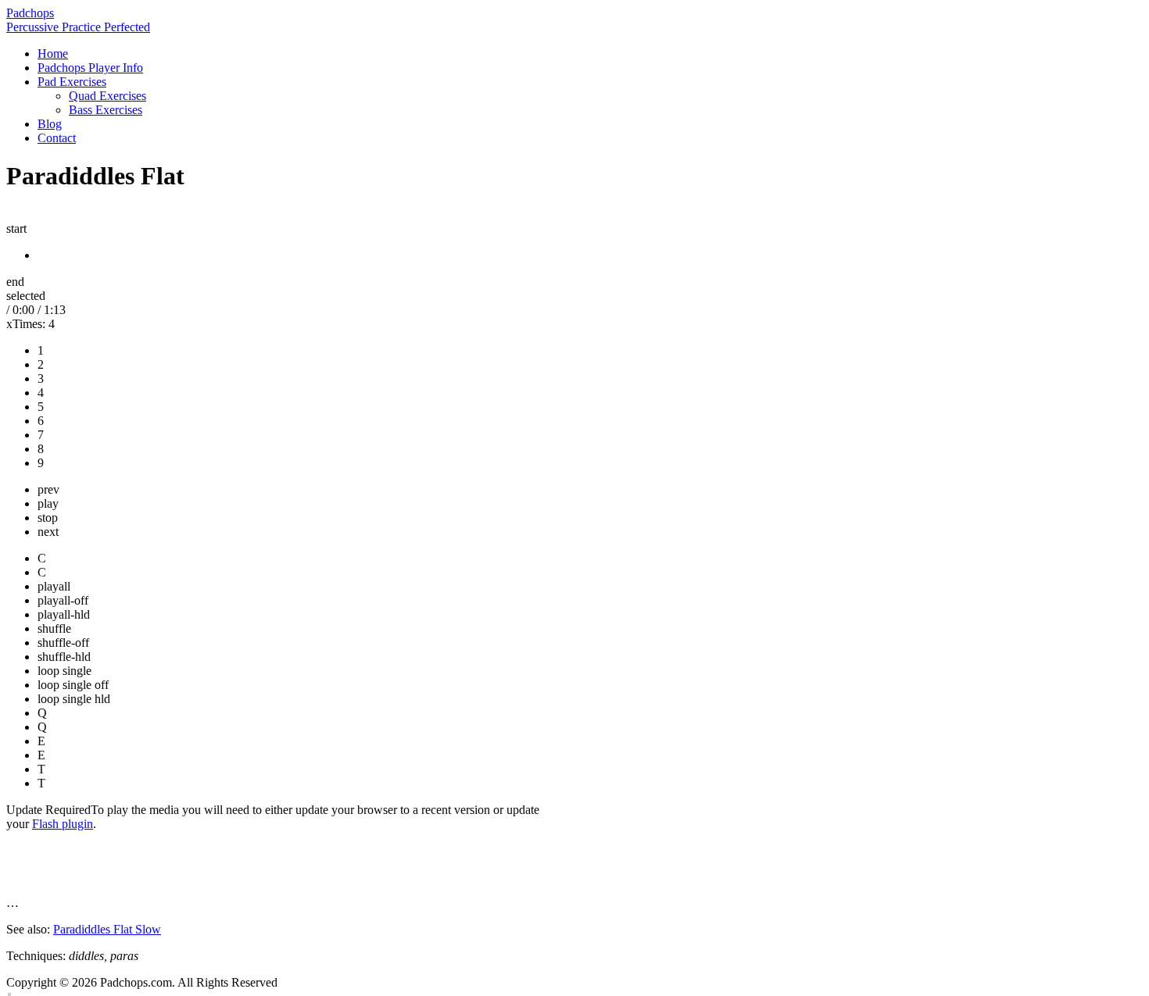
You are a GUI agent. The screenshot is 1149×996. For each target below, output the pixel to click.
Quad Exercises (107, 95)
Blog (50, 123)
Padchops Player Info (90, 67)
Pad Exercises (72, 81)
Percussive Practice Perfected (78, 27)
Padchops (30, 13)
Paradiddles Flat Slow (107, 929)
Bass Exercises (105, 109)
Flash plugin (62, 823)
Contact (57, 138)
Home (53, 53)
